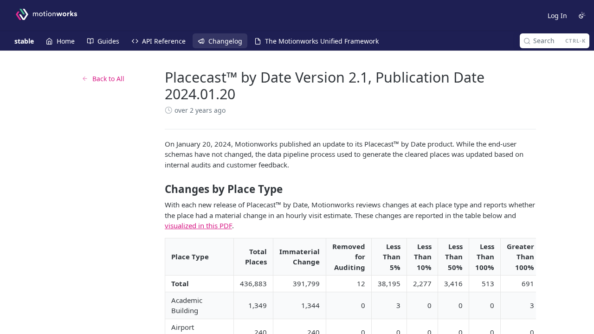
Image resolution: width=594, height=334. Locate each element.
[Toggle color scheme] (582, 15)
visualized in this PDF (198, 225)
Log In (557, 15)
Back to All (108, 78)
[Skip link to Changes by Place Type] (158, 189)
